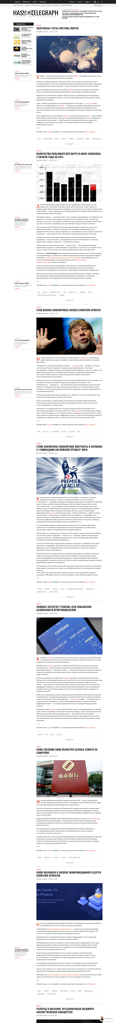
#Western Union (48, 138)
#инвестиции (41, 994)
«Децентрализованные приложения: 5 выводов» (63, 258)
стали (52, 513)
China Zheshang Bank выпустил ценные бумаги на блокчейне (66, 751)
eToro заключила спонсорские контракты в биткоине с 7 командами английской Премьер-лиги (69, 448)
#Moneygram (80, 138)
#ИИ (43, 5)
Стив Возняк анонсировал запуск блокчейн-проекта (68, 310)
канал (48, 132)
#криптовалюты (42, 592)
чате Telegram (90, 132)
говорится (74, 699)
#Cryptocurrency (53, 592)
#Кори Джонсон (97, 138)
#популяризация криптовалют (75, 589)
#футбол (40, 589)
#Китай (39, 857)
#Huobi (79, 991)
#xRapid (57, 138)
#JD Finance (56, 857)
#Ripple (88, 138)
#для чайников (36, 5)
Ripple (76, 76)
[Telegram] (95, 2)
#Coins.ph (71, 138)
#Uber (78, 431)
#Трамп (48, 5)
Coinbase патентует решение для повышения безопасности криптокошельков (63, 608)
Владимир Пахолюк (42, 32)
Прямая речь (26, 2)
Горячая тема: (70, 9)
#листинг (46, 991)
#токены (73, 991)
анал (49, 582)
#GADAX (39, 991)
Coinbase (50, 658)
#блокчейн (82, 292)
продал (78, 411)
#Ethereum (61, 295)
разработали (95, 818)
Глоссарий (42, 2)
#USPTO (52, 734)
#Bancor (45, 292)
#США (39, 431)
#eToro (62, 589)
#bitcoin (64, 431)
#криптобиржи (64, 991)
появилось (66, 116)
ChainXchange (84, 358)
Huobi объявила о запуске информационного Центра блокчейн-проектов (68, 874)
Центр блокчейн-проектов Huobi (59, 929)
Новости (17, 2)
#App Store (46, 431)
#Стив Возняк (55, 431)
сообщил (75, 366)
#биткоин (47, 589)
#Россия (27, 5)
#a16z (65, 292)
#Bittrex (64, 138)
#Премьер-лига (90, 589)
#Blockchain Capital (55, 292)
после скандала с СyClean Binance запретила (64, 975)
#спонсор (55, 589)
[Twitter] (97, 2)
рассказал (89, 103)
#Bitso (39, 138)
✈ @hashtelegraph (97, 5)
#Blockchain (47, 857)
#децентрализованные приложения (47, 295)
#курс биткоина (18, 5)
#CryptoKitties (73, 292)
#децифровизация (66, 5)
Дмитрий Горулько (41, 160)
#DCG (39, 292)
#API (47, 734)
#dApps (90, 292)
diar (44, 219)
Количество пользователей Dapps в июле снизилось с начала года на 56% (68, 155)
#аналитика (55, 5)
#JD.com (64, 857)
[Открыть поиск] (101, 2)
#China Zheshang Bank (74, 857)
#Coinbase (40, 734)
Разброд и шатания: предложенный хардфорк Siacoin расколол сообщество (65, 1010)
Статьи (35, 2)
